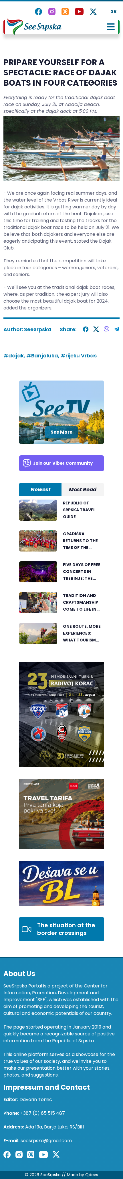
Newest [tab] (40, 489)
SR (114, 11)
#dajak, (14, 355)
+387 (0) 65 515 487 (42, 1113)
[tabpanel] (61, 575)
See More (61, 432)
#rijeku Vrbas (79, 355)
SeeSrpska (37, 329)
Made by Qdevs (82, 1175)
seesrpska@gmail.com (46, 1140)
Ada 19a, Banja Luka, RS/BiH (54, 1127)
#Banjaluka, (43, 355)
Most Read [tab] (82, 489)
